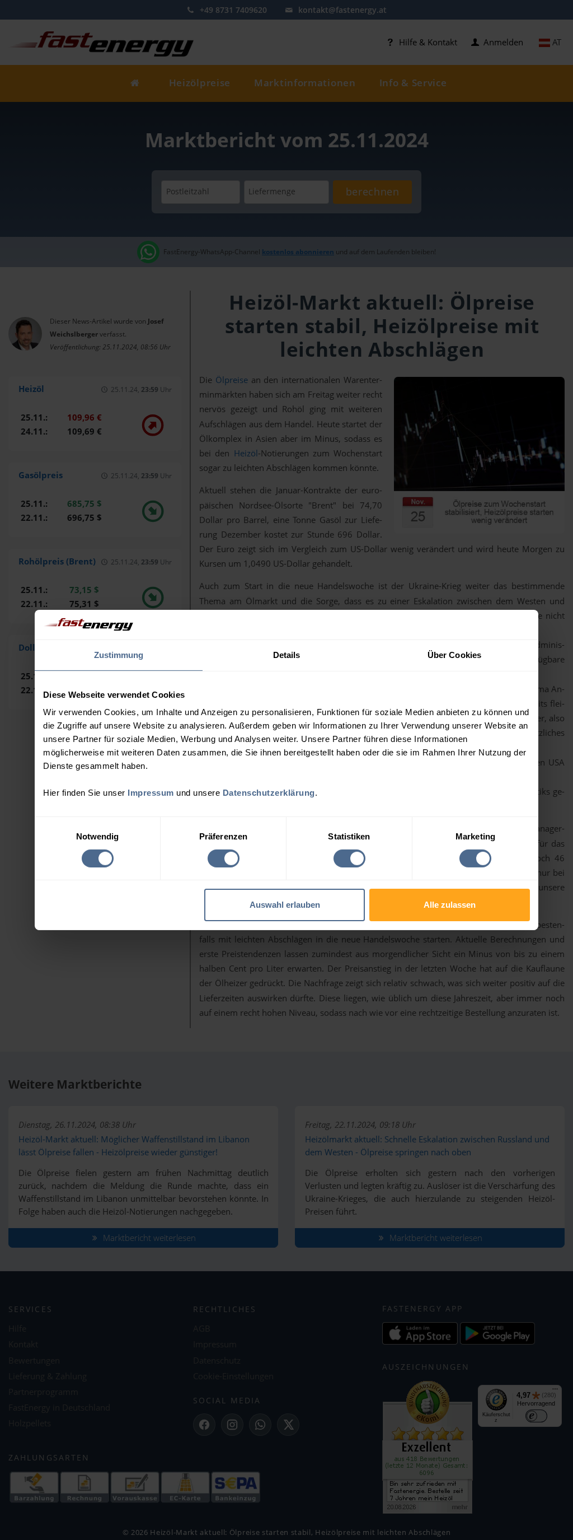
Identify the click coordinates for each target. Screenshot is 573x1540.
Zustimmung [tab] (119, 654)
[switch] (223, 858)
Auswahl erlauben (285, 904)
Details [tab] (286, 654)
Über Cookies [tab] (454, 654)
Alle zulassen (450, 904)
